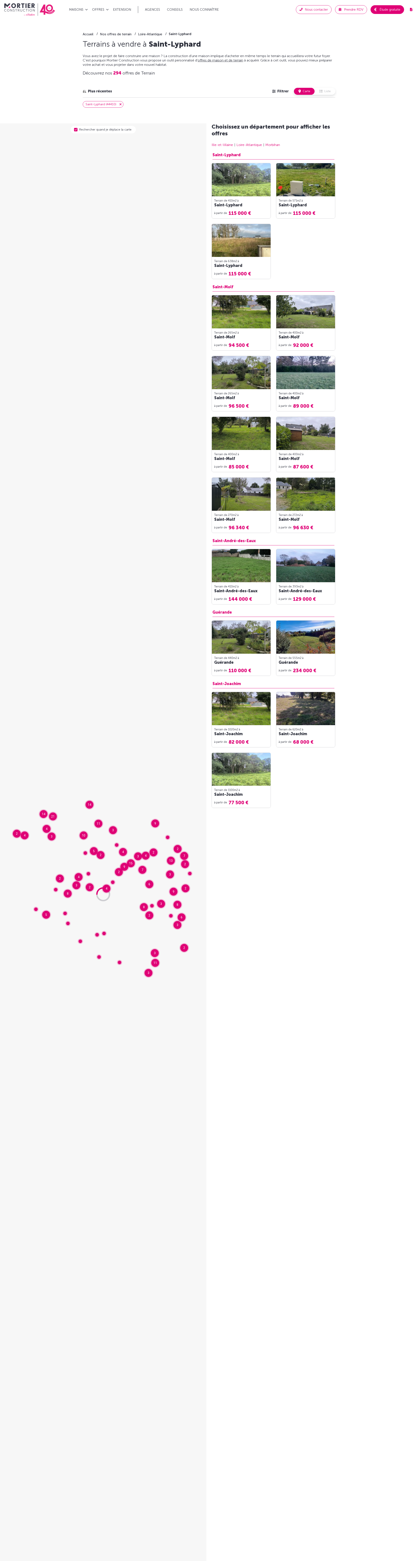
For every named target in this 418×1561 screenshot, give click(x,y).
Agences (152, 10)
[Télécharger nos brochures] (411, 9)
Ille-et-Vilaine (222, 145)
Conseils (175, 10)
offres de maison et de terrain (220, 60)
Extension (122, 10)
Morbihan (272, 145)
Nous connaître (204, 10)
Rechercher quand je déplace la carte (105, 129)
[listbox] (97, 91)
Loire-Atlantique (249, 145)
